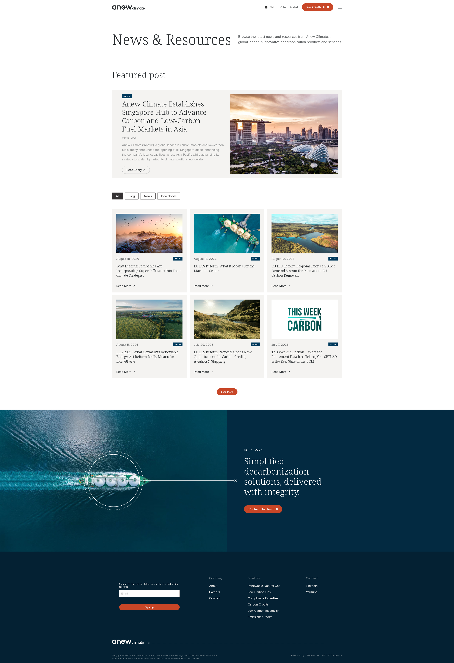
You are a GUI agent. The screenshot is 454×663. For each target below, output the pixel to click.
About (213, 585)
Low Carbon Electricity (263, 610)
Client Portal (289, 7)
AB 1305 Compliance (332, 655)
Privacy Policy (297, 655)
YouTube (311, 592)
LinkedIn (312, 585)
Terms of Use (313, 655)
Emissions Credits (260, 617)
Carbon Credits (258, 604)
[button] (269, 7)
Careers (214, 592)
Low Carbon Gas (259, 592)
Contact (214, 598)
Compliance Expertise (263, 598)
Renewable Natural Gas (264, 585)
